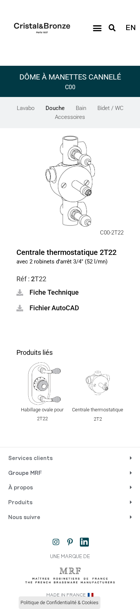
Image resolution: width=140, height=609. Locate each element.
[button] (97, 28)
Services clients (30, 458)
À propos (20, 488)
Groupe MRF (25, 473)
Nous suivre (24, 518)
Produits (20, 503)
